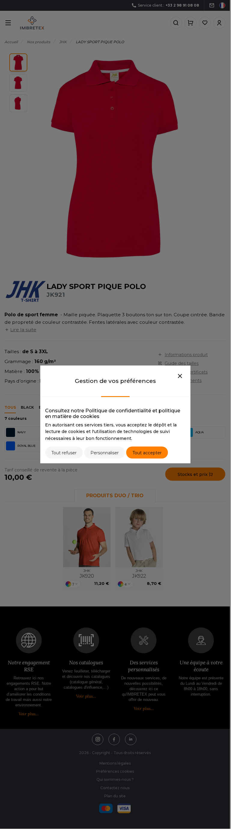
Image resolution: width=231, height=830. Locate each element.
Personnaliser (104, 453)
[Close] (180, 376)
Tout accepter (147, 453)
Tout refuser (64, 453)
